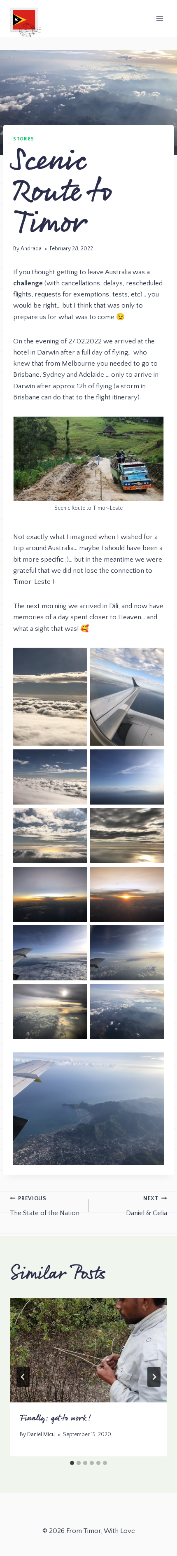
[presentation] (88, 1350)
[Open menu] (159, 18)
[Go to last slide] (23, 1377)
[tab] (72, 1463)
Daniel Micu (41, 1434)
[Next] (154, 1377)
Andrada (31, 248)
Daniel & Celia (146, 1206)
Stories (23, 139)
